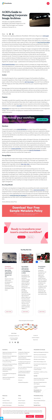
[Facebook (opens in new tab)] (15, 342)
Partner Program (21, 400)
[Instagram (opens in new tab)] (9, 342)
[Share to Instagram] (10, 34)
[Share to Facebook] (12, 34)
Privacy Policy (36, 402)
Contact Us (35, 335)
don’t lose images (29, 82)
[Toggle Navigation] (48, 3)
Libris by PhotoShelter (35, 150)
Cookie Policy (26, 413)
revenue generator (16, 148)
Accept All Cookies (39, 416)
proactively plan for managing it (18, 195)
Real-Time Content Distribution (40, 354)
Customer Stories (6, 400)
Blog (3, 398)
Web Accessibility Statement (39, 400)
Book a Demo (21, 237)
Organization (5, 108)
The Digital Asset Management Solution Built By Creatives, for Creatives (24, 363)
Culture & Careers (21, 402)
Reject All (30, 416)
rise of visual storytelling (43, 42)
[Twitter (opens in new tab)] (12, 342)
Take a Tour (31, 237)
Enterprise (20, 380)
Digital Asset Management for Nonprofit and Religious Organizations (9, 369)
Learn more (9, 311)
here (22, 164)
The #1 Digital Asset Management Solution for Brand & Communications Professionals (25, 358)
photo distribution (21, 129)
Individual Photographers (23, 382)
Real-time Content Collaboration (40, 357)
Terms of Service (37, 398)
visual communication (39, 190)
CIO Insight (46, 36)
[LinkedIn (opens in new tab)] (18, 342)
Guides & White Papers (7, 405)
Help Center (35, 339)
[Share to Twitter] (7, 34)
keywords (19, 105)
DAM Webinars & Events (7, 402)
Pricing (19, 398)
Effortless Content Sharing (39, 359)
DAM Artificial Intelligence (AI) (40, 361)
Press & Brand (21, 405)
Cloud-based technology (8, 64)
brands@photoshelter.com (14, 335)
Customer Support (35, 337)
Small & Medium (21, 377)
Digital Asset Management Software (41, 352)
